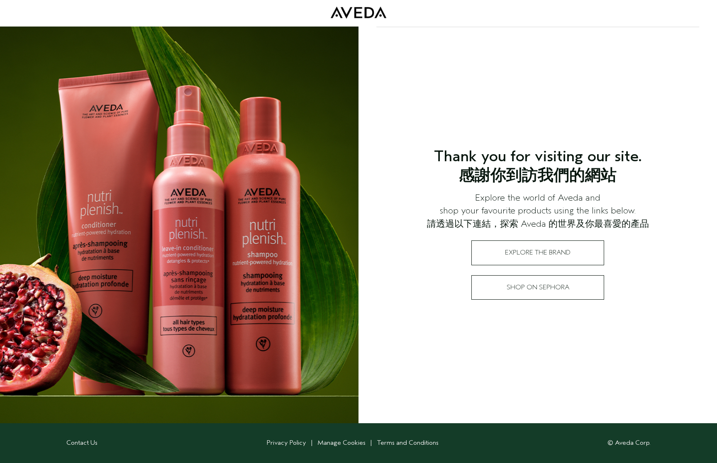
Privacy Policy (286, 442)
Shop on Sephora (538, 287)
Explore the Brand (538, 252)
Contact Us (82, 442)
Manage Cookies (341, 442)
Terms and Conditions (408, 442)
